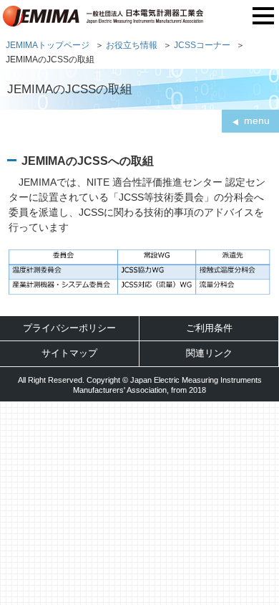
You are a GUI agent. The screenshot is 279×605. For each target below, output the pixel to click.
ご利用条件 (209, 328)
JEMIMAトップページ (47, 44)
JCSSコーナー (202, 44)
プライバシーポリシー (69, 328)
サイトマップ (69, 353)
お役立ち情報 (131, 44)
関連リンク (209, 353)
